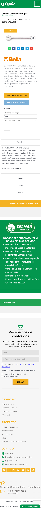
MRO (20, 19)
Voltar (11, 30)
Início (4, 19)
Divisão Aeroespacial (11, 377)
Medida (7, 109)
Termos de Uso (19, 364)
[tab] (20, 142)
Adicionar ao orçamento (16, 102)
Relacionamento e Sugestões (16, 491)
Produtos (12, 19)
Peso (6, 116)
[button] (37, 4)
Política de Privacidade (27, 501)
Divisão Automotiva (20, 374)
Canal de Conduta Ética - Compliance (20, 487)
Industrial (7, 374)
